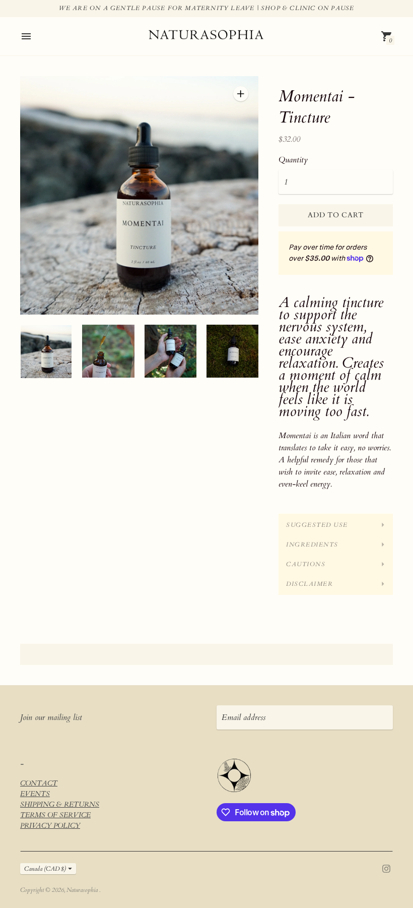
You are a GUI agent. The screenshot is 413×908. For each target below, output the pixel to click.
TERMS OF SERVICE (55, 815)
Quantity (293, 159)
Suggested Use (317, 525)
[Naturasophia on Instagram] (386, 867)
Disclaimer (309, 584)
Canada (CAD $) (45, 869)
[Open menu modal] (26, 36)
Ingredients (312, 544)
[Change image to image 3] (170, 351)
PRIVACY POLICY (50, 825)
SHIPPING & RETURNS (59, 804)
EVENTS (35, 794)
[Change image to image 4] (232, 351)
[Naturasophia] (206, 36)
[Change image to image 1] (46, 351)
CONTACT (38, 783)
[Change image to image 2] (108, 351)
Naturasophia (82, 890)
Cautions (305, 564)
